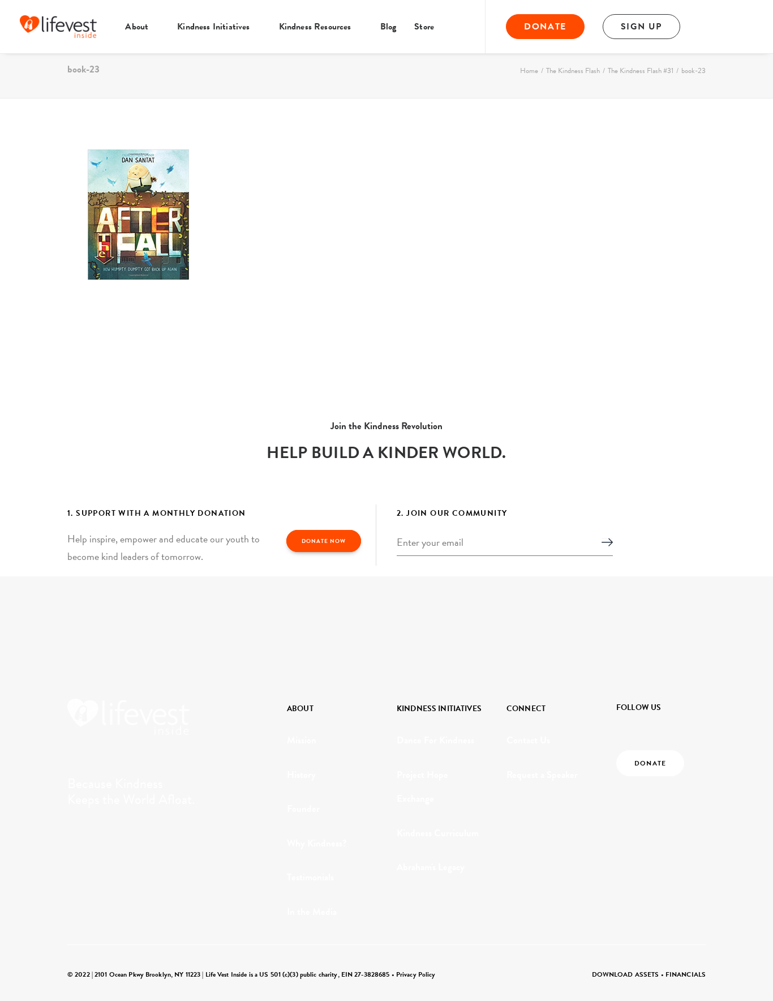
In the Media (312, 912)
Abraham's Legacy (431, 867)
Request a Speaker (542, 775)
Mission (301, 740)
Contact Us (528, 740)
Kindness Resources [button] (315, 26)
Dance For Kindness (435, 740)
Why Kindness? (317, 843)
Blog (388, 26)
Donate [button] (650, 763)
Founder (303, 809)
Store (424, 26)
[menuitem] (142, 26)
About (136, 26)
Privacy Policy (416, 974)
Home (529, 70)
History (301, 775)
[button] (713, 26)
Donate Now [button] (324, 541)
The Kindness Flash (573, 70)
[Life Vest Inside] (58, 26)
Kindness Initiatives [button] (213, 26)
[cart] (745, 26)
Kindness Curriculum (438, 833)
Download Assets (625, 974)
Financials (685, 974)
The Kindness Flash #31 (640, 70)
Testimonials (310, 877)
